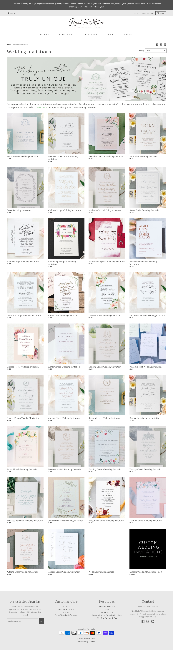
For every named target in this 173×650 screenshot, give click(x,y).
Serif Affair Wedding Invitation (143, 156)
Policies (66, 612)
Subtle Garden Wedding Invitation (64, 366)
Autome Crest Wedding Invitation (22, 572)
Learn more (41, 107)
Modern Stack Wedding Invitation (64, 418)
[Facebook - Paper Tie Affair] (157, 44)
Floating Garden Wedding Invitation (105, 469)
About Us (66, 606)
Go (41, 621)
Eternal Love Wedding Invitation (144, 418)
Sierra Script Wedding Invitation (144, 210)
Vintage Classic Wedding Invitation (145, 469)
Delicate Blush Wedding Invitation (104, 315)
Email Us (154, 606)
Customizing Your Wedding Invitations (107, 615)
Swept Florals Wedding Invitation (22, 469)
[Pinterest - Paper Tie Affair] (165, 44)
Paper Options (107, 612)
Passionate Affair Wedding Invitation (65, 469)
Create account (147, 13)
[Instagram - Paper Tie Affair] (161, 44)
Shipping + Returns (66, 609)
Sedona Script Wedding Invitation (23, 261)
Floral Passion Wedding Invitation (22, 156)
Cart (162, 13)
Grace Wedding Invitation (19, 210)
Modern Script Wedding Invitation (64, 572)
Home (9, 45)
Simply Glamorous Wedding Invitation (147, 315)
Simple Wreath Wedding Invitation (23, 418)
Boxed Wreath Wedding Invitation (105, 418)
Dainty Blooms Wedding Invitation (145, 520)
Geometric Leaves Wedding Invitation (65, 520)
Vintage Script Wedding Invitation (145, 366)
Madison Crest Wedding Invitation (105, 210)
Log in (136, 13)
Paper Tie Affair (90, 639)
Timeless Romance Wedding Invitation (25, 520)
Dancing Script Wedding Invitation (105, 366)
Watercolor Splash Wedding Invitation (107, 261)
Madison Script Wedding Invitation (64, 210)
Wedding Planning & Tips (107, 618)
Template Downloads (107, 606)
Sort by (141, 50)
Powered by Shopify (86, 641)
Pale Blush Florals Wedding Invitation (106, 156)
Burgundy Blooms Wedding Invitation (106, 520)
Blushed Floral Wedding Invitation (23, 366)
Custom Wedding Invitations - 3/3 (145, 572)
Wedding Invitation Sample (101, 572)
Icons (107, 609)
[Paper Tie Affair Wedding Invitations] (86, 23)
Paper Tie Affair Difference (66, 615)
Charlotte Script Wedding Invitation (24, 315)
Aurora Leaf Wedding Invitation (62, 315)
